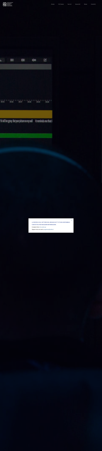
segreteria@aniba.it (48, 229)
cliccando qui (42, 227)
